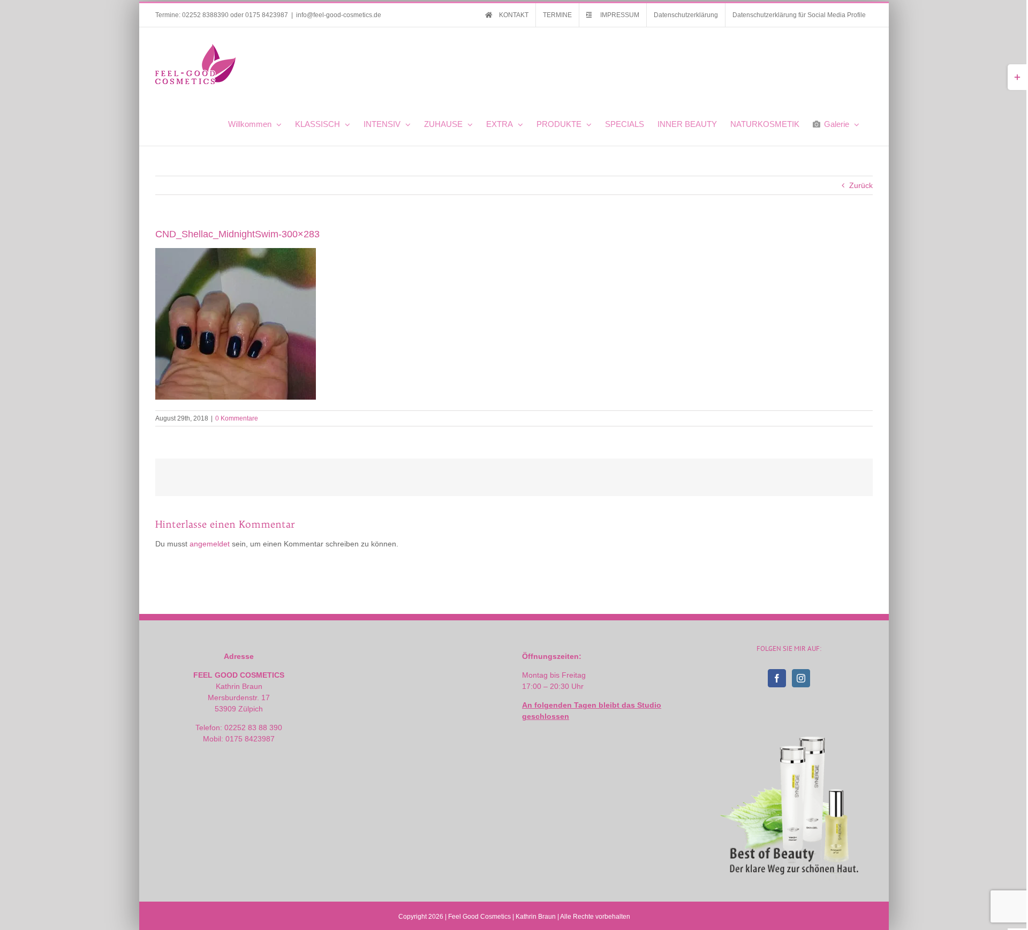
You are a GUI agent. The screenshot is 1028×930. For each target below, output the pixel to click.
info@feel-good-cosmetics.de (338, 15)
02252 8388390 (205, 15)
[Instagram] (801, 678)
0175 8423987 (266, 15)
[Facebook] (777, 678)
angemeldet (210, 543)
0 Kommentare (236, 418)
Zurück (861, 185)
